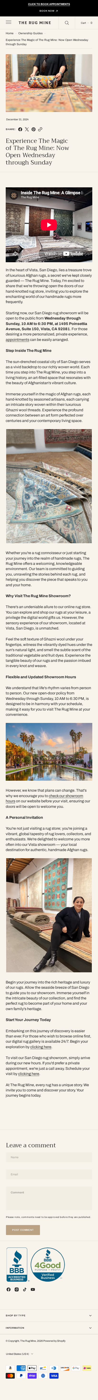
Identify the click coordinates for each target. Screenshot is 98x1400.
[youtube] (33, 1289)
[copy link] (40, 129)
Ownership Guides (30, 33)
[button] (8, 22)
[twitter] (26, 129)
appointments (17, 340)
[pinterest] (33, 129)
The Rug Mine (28, 1341)
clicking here (40, 1047)
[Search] (67, 23)
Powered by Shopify (54, 1341)
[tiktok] (25, 1289)
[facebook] (20, 129)
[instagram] (17, 1289)
